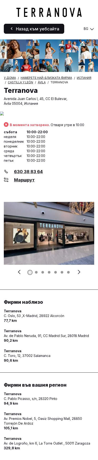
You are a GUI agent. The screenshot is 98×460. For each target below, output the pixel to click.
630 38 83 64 (28, 171)
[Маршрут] (49, 114)
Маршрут (24, 179)
